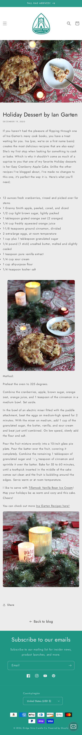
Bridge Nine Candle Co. (35, 728)
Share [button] (10, 605)
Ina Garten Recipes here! (53, 506)
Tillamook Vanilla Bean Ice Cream (51, 488)
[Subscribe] (70, 665)
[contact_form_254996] (73, 726)
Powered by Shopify (58, 728)
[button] (5, 23)
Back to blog (43, 621)
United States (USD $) (39, 701)
